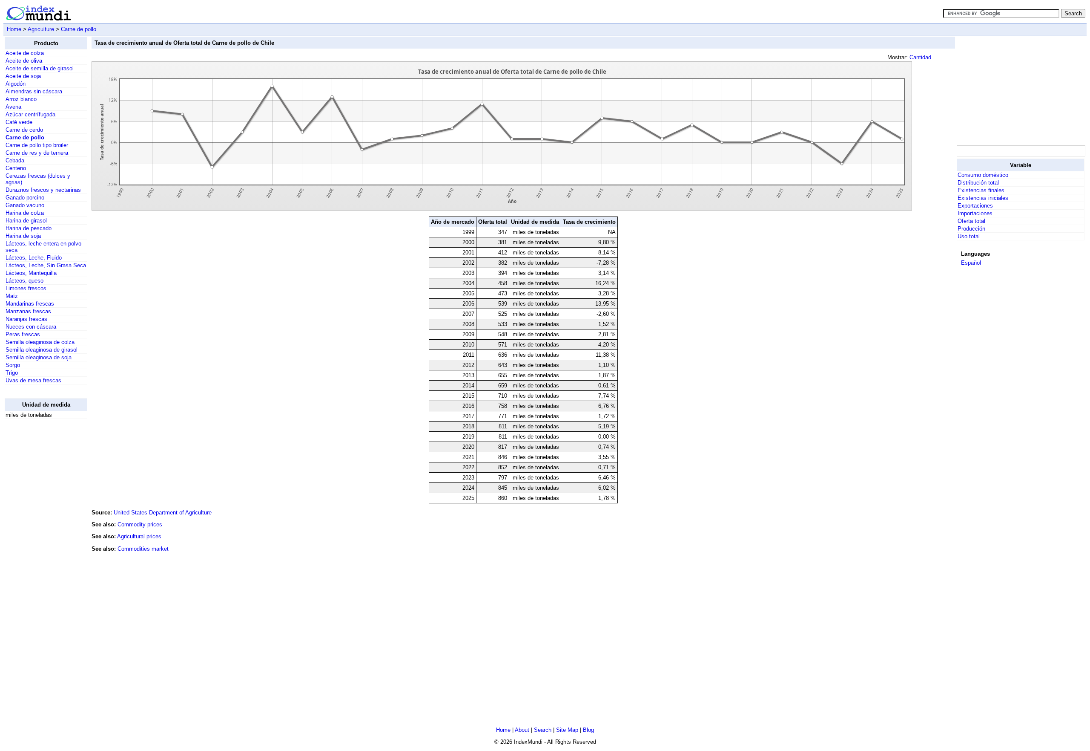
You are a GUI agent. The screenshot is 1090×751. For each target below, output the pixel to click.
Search (542, 730)
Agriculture (41, 29)
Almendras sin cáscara (34, 91)
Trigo (12, 373)
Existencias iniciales (983, 198)
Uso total (969, 236)
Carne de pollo (78, 29)
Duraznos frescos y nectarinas (43, 190)
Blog (588, 730)
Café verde (19, 122)
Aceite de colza (25, 53)
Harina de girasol (26, 220)
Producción (971, 228)
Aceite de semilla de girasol (40, 68)
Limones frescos (26, 288)
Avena (13, 107)
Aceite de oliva (24, 61)
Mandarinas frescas (30, 303)
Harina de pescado (29, 228)
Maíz (12, 296)
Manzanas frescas (28, 311)
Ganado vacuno (25, 205)
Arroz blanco (21, 99)
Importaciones (975, 213)
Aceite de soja (23, 76)
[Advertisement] (39, 554)
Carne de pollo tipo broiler (37, 145)
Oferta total (971, 221)
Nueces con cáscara (31, 327)
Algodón (16, 84)
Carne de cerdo (24, 130)
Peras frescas (23, 334)
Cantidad (920, 57)
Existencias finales (981, 190)
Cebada (15, 160)
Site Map (567, 730)
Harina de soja (23, 236)
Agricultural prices (139, 536)
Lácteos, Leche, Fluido (34, 257)
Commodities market (143, 549)
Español (971, 263)
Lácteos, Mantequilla (31, 273)
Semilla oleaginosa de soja (39, 357)
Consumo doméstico (983, 175)
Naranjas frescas (26, 319)
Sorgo (13, 365)
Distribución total (978, 182)
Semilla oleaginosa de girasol (41, 350)
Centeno (16, 168)
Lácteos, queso (24, 280)
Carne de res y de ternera (37, 153)
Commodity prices (140, 524)
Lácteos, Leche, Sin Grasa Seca (46, 265)
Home (14, 29)
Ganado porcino (25, 197)
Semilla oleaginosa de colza (40, 342)
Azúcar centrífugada (30, 114)
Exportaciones (975, 205)
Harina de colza (25, 213)
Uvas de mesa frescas (33, 380)
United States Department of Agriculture (163, 512)
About (522, 730)
